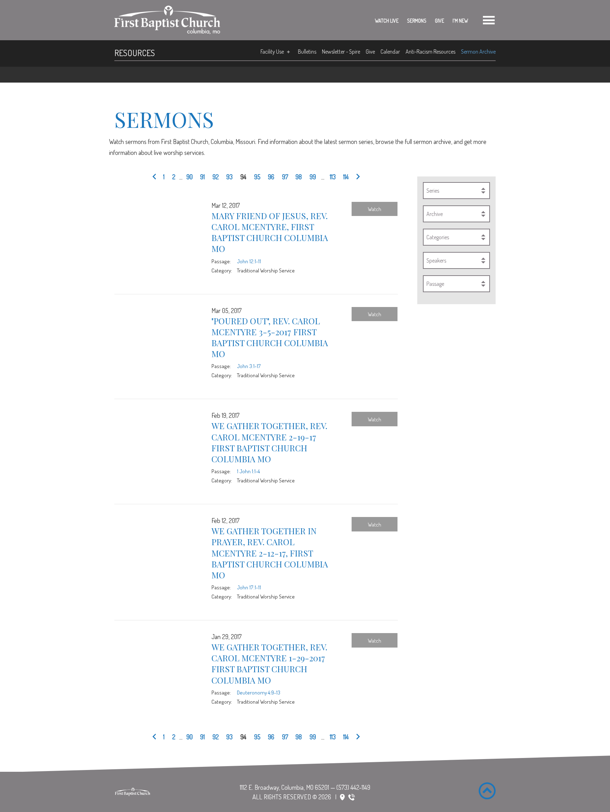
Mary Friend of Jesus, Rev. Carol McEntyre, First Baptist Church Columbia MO (269, 232)
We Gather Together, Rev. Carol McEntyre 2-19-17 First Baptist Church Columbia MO (269, 442)
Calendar (390, 51)
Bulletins (307, 51)
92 (216, 177)
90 (189, 177)
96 (271, 177)
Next (356, 177)
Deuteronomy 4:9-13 (258, 692)
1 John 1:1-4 (248, 471)
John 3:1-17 (249, 365)
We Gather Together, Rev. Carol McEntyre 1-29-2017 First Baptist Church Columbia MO (269, 663)
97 (285, 177)
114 (346, 177)
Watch (374, 208)
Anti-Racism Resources (430, 51)
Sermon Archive (478, 51)
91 (202, 177)
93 (229, 177)
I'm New (460, 21)
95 (257, 177)
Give (439, 21)
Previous (156, 177)
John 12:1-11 (249, 261)
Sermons (416, 21)
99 (313, 177)
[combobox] (456, 190)
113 (333, 177)
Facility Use (272, 51)
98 (298, 177)
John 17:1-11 (249, 587)
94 (243, 177)
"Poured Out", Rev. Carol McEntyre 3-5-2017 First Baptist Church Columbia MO (269, 337)
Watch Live (387, 21)
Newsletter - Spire (341, 51)
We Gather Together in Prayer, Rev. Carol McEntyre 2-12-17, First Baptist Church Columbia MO (269, 553)
